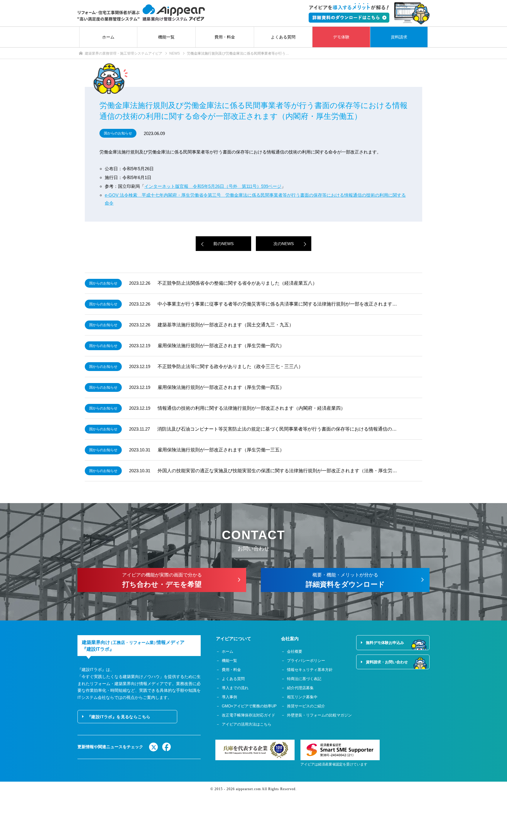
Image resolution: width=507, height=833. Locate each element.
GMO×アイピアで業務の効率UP (249, 706)
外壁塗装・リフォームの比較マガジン (319, 715)
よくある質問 (283, 37)
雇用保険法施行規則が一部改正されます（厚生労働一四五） (221, 387)
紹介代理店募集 (300, 688)
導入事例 (229, 697)
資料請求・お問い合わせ (387, 662)
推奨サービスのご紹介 (306, 706)
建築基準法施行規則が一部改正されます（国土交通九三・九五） (226, 324)
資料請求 (399, 37)
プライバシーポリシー (306, 660)
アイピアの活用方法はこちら (246, 724)
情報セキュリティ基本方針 (310, 669)
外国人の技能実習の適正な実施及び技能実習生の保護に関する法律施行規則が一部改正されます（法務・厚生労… (277, 470)
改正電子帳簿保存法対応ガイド (248, 715)
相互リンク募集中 (302, 697)
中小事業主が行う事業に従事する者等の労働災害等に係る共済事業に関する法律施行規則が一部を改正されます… (277, 303)
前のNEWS (223, 243)
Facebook (166, 747)
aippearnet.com (248, 789)
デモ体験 (341, 37)
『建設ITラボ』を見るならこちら (118, 716)
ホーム (108, 37)
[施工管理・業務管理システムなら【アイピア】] (141, 12)
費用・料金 (224, 37)
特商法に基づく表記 (304, 679)
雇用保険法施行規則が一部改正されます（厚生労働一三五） (221, 449)
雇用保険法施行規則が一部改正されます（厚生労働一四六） (221, 345)
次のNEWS (283, 243)
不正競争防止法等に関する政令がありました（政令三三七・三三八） (230, 366)
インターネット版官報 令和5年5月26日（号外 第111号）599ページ (212, 186)
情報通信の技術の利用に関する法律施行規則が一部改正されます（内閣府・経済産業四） (251, 408)
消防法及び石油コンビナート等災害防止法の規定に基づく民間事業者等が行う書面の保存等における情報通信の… (277, 428)
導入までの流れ (235, 688)
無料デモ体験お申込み (385, 642)
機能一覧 (166, 37)
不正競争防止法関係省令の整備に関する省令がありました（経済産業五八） (237, 283)
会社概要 (294, 651)
